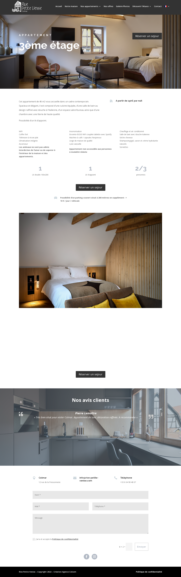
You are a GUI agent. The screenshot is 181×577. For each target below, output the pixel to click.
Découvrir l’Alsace (141, 6)
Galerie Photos (123, 6)
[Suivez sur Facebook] (86, 556)
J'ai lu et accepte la (57, 539)
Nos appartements (89, 6)
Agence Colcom (69, 572)
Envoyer (141, 547)
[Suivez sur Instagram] (94, 556)
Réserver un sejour (147, 36)
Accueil (59, 6)
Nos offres (108, 6)
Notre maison (71, 6)
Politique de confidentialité (65, 539)
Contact (158, 6)
